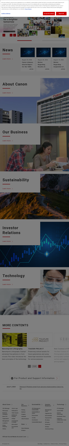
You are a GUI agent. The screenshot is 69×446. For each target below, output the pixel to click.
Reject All (61, 13)
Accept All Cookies (49, 13)
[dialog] (34, 8)
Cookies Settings (5, 13)
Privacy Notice (28, 9)
